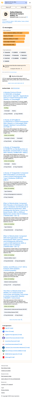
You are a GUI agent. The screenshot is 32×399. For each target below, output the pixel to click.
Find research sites (6, 376)
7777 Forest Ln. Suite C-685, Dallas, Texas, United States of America (15, 22)
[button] (7, 52)
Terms (3, 392)
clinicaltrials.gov (13, 72)
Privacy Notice (5, 390)
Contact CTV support (7, 384)
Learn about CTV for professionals (10, 379)
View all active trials (15, 319)
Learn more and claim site (15, 83)
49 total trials (16, 88)
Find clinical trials (5, 368)
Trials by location (6, 370)
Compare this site (15, 68)
